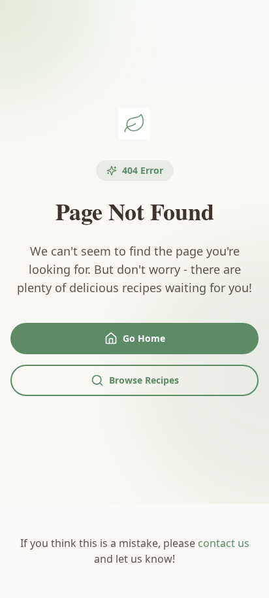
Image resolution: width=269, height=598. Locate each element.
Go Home (144, 338)
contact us (223, 543)
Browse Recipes (144, 380)
